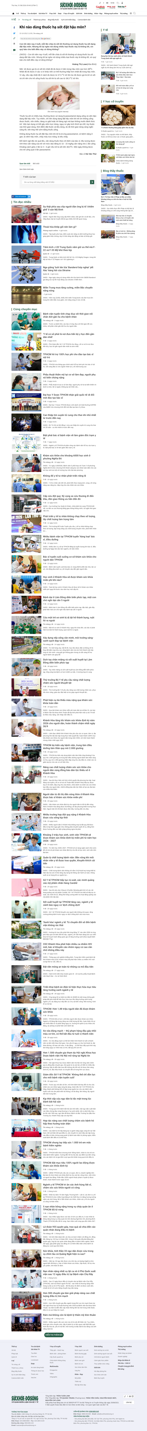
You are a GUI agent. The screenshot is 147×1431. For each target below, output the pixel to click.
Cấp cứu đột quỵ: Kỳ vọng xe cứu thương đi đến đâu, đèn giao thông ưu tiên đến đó (68, 497)
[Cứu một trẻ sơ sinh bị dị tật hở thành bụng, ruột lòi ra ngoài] (26, 625)
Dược (60, 13)
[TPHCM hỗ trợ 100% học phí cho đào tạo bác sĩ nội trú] (26, 362)
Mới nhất (36, 163)
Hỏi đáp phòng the (100, 1371)
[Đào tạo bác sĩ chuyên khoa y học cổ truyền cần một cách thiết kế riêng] (108, 219)
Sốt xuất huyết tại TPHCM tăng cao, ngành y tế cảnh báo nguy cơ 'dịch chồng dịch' (68, 903)
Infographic (53, 1377)
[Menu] (131, 13)
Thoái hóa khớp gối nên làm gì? (59, 226)
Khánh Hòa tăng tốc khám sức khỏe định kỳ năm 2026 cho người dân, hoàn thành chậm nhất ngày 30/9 (69, 723)
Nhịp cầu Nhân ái (124, 1360)
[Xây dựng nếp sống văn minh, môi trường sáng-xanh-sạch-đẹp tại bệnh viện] (26, 645)
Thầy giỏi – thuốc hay (57, 1350)
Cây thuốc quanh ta (56, 1357)
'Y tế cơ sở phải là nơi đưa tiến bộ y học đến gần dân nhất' (68, 335)
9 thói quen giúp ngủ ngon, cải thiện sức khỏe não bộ (125, 156)
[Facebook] (103, 3)
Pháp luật (14, 1354)
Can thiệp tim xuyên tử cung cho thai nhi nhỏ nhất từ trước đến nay (69, 416)
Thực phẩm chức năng (101, 1364)
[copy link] (14, 38)
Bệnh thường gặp (80, 1354)
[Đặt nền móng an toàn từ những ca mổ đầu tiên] (26, 974)
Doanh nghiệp (122, 1356)
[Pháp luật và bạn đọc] (111, 7)
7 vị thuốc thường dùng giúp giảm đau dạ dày (117, 128)
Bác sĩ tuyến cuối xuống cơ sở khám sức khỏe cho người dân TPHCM (69, 558)
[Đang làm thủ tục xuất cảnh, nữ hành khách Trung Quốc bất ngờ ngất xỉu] (118, 43)
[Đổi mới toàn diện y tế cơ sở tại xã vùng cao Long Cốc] (108, 89)
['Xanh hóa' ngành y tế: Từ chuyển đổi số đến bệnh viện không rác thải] (26, 930)
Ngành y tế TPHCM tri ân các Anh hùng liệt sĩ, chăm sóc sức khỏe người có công (67, 1186)
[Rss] (132, 1396)
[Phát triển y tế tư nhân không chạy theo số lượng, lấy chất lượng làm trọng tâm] (26, 524)
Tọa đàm (34, 1353)
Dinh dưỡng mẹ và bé (101, 1350)
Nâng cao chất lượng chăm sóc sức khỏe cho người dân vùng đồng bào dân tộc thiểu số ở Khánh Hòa (67, 770)
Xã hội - (46, 213)
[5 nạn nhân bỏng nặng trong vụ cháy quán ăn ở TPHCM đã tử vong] (26, 1214)
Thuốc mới (34, 1374)
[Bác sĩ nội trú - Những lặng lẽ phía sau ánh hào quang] (108, 234)
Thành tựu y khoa (39, 20)
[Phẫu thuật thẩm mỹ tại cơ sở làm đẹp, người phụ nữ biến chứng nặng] (26, 382)
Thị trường (123, 13)
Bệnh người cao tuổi (81, 1350)
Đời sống (121, 1369)
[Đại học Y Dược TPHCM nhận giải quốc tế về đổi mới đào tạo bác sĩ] (26, 402)
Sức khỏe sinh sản (100, 1375)
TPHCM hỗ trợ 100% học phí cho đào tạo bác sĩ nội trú (68, 356)
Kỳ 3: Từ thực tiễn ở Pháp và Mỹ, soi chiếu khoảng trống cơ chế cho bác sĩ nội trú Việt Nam (116, 199)
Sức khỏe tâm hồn (81, 1367)
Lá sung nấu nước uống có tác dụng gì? (125, 143)
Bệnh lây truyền (99, 1378)
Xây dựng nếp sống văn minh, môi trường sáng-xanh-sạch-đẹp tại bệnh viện (68, 639)
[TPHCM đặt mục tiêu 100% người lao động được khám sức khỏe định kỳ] (26, 1170)
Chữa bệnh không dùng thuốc (58, 1362)
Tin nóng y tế (26, 20)
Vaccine (33, 1377)
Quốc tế (14, 1357)
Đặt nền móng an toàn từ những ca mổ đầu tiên (68, 966)
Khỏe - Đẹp (98, 13)
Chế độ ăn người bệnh (101, 1357)
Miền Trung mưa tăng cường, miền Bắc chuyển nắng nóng (68, 289)
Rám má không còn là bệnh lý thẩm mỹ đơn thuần (69, 1315)
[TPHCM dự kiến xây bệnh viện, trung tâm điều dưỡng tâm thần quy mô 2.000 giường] (26, 753)
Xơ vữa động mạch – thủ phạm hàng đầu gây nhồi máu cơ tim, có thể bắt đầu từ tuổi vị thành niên (69, 1032)
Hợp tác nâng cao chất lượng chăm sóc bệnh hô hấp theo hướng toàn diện (68, 1122)
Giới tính (79, 13)
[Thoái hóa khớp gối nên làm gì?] (26, 234)
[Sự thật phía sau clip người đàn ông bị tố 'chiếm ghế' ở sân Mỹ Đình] (26, 214)
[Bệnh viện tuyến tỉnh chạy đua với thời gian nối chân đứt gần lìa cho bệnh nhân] (26, 321)
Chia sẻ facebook (20, 196)
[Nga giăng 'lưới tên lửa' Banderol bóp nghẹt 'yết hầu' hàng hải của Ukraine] (26, 275)
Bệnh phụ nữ (79, 1357)
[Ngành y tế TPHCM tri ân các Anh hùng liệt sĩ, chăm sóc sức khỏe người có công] (26, 1192)
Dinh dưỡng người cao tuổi (103, 1354)
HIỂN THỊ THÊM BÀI (54, 1335)
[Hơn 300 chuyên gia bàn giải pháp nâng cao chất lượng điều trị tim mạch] (26, 1301)
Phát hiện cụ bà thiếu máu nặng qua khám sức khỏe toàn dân (67, 701)
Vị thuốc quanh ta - (107, 131)
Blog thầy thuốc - (107, 205)
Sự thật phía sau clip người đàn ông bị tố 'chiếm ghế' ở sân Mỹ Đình (68, 208)
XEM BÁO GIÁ (94, 1411)
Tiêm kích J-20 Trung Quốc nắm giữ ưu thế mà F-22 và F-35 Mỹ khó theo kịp (69, 248)
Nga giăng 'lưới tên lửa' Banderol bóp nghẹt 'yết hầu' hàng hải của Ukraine (68, 269)
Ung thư (77, 1370)
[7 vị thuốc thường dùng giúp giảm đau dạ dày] (118, 115)
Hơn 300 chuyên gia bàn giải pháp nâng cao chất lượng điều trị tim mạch (69, 1294)
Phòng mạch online (111, 13)
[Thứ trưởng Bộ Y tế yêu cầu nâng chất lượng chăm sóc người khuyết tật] (26, 687)
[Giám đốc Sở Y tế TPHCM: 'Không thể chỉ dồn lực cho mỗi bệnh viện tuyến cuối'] (26, 1082)
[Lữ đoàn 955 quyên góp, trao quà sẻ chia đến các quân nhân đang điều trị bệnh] (26, 1234)
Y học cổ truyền (68, 13)
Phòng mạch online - (51, 230)
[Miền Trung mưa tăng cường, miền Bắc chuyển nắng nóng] (26, 295)
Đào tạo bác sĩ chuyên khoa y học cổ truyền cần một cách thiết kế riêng (125, 218)
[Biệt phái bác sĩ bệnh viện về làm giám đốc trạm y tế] (26, 443)
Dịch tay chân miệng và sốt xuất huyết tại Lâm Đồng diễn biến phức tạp (67, 661)
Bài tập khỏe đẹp (80, 1385)
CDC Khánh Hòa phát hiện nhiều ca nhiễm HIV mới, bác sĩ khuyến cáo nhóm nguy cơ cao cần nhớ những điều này (67, 947)
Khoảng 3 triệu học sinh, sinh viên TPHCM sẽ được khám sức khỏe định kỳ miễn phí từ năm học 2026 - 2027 (69, 837)
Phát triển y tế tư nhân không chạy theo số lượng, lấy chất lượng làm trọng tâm (69, 518)
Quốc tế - (47, 254)
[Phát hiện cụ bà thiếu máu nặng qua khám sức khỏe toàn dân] (26, 708)
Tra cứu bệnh (32, 13)
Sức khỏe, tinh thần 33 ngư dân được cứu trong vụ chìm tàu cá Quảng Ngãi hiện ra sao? (68, 1252)
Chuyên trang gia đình (126, 1366)
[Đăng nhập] (122, 3)
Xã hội (13, 1350)
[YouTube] (107, 3)
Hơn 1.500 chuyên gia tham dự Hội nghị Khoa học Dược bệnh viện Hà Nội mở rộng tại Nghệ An (69, 1054)
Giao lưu (34, 1356)
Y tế (17, 13)
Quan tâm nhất (25, 163)
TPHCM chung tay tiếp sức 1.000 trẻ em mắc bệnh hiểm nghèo (67, 1144)
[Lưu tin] (14, 44)
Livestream (34, 1360)
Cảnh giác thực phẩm (101, 1360)
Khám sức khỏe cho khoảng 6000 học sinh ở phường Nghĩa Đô (66, 457)
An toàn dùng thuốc (37, 1367)
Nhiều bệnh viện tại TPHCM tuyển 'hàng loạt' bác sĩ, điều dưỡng (69, 538)
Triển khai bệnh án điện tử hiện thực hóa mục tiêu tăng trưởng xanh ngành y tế (69, 988)
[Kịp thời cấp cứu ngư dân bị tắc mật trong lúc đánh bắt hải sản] (26, 1106)
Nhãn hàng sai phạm (125, 1353)
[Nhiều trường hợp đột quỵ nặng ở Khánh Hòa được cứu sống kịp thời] (26, 822)
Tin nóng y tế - (48, 320)
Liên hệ (128, 1402)
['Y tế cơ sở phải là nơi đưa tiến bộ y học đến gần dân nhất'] (26, 342)
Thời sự (23, 13)
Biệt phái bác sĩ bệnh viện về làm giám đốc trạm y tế (69, 437)
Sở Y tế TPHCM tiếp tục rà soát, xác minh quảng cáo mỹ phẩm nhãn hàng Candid (68, 881)
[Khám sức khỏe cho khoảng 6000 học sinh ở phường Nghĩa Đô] (26, 463)
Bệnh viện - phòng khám (58, 1354)
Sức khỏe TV (43, 13)
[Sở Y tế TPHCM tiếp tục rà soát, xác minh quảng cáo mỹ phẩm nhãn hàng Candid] (26, 887)
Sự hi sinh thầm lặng (68, 20)
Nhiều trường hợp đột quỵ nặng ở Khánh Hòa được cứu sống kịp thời (67, 816)
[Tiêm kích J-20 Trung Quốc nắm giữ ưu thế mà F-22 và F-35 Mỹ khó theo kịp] (26, 255)
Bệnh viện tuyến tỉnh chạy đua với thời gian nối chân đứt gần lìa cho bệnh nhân (68, 315)
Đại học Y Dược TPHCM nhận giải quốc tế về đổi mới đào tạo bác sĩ (68, 396)
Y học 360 (52, 13)
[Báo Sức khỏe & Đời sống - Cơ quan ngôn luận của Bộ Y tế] (73, 5)
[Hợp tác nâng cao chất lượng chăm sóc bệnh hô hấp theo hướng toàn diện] (26, 1128)
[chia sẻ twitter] (14, 33)
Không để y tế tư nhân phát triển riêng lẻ (64, 475)
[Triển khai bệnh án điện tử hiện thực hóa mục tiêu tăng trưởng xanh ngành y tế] (26, 994)
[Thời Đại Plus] (122, 7)
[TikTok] (100, 3)
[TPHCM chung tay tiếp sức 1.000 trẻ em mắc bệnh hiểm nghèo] (26, 1150)
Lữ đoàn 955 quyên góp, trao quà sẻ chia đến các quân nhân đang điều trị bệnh (69, 1228)
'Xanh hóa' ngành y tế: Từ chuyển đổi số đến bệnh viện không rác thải (69, 924)
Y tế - (45, 341)
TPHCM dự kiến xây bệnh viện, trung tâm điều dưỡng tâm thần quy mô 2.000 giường (67, 747)
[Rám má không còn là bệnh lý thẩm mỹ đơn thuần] (26, 1322)
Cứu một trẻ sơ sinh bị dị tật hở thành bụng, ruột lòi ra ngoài (68, 619)
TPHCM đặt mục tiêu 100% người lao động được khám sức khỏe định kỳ (69, 1164)
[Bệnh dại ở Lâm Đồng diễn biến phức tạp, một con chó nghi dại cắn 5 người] (26, 605)
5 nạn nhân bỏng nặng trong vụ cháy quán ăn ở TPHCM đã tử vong (68, 1208)
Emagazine (53, 1370)
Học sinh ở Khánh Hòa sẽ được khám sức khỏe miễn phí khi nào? (68, 578)
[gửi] (92, 182)
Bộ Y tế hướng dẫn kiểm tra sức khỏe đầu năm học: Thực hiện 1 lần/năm (125, 75)
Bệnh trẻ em (79, 1364)
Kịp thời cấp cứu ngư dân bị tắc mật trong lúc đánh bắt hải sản (67, 1100)
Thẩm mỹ (78, 1381)
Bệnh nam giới (79, 1360)
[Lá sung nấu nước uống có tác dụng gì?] (108, 145)
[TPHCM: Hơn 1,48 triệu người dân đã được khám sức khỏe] (26, 1016)
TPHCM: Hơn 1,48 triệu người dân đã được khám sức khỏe (69, 1010)
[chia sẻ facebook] (14, 27)
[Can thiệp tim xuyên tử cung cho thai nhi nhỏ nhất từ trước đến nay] (26, 422)
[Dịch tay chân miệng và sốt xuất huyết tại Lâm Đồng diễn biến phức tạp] (26, 667)
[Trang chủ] (13, 13)
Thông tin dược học (37, 1371)
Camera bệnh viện (84, 20)
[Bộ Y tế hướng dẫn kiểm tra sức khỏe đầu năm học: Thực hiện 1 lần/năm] (108, 76)
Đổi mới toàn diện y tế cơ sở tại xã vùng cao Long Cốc (125, 88)
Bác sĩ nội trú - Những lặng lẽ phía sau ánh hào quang (125, 232)
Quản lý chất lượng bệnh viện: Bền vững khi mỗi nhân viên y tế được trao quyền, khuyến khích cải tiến (69, 860)
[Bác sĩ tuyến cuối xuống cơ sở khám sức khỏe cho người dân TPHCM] (26, 564)
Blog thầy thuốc (53, 20)
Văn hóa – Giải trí (124, 1363)
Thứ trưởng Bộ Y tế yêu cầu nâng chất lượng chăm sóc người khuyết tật (66, 681)
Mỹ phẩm (78, 1378)
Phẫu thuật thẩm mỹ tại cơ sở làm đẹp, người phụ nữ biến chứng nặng (69, 376)
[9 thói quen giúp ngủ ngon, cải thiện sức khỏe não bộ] (108, 158)
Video (52, 1373)
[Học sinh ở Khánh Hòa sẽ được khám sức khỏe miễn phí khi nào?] (26, 584)
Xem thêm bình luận (27, 169)
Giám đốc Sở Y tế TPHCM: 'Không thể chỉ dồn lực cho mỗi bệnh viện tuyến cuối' (69, 1076)
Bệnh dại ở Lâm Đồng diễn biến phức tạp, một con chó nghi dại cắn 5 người (69, 599)
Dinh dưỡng (88, 13)
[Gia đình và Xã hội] (100, 7)
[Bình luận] (14, 50)
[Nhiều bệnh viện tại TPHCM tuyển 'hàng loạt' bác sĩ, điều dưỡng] (26, 544)
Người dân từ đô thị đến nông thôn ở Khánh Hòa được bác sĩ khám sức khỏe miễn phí (68, 796)
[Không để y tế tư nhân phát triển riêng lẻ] (26, 483)
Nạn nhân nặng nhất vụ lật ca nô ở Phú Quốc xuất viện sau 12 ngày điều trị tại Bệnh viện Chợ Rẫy (69, 1273)
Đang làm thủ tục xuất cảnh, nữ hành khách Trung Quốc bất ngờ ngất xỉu (116, 57)
